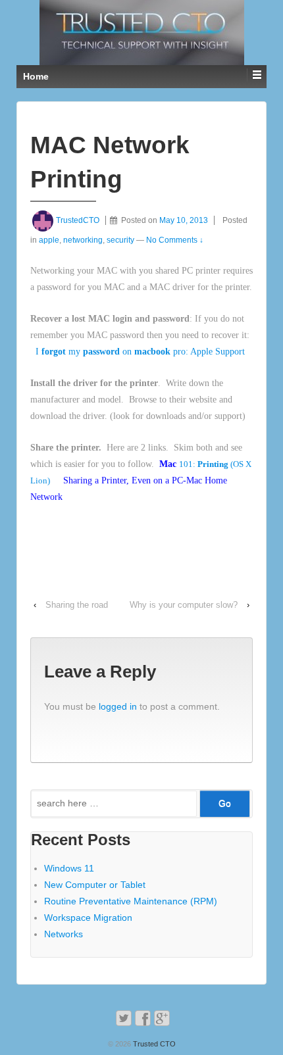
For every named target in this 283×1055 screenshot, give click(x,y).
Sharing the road (76, 605)
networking (83, 240)
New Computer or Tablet (94, 884)
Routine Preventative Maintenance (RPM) (130, 901)
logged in (118, 706)
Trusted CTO (153, 1044)
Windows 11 (69, 868)
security (120, 240)
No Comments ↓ (174, 240)
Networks (63, 934)
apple (49, 240)
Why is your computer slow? (184, 605)
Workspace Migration (88, 917)
